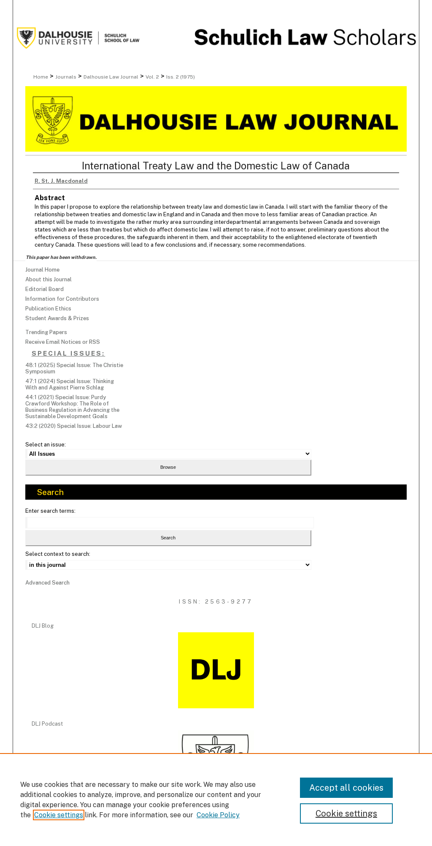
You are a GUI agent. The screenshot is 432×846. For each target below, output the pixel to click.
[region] (216, 799)
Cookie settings (58, 815)
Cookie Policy (218, 815)
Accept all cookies (346, 788)
